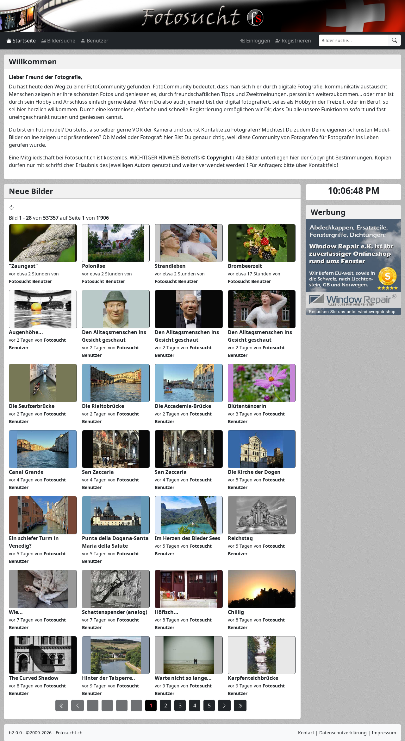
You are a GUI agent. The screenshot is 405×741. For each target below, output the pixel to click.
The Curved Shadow (34, 677)
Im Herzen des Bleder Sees (187, 538)
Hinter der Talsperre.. (108, 677)
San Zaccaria (98, 471)
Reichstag (240, 538)
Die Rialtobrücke (103, 406)
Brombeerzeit (245, 265)
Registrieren (295, 40)
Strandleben (170, 265)
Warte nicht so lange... (183, 677)
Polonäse (93, 265)
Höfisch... (166, 612)
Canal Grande (26, 471)
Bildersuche (60, 40)
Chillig (236, 612)
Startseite (23, 40)
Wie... (16, 612)
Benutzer (97, 40)
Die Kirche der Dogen (254, 471)
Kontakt (306, 733)
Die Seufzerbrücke (31, 406)
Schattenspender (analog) (114, 612)
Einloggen (257, 40)
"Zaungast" (23, 265)
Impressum (384, 733)
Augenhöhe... (26, 332)
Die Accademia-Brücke (183, 406)
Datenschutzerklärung (343, 733)
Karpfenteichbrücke (253, 677)
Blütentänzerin (247, 406)
